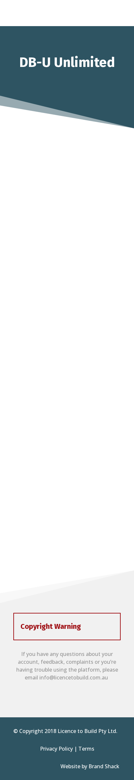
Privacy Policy (56, 748)
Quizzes (67, 387)
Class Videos (67, 517)
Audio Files (67, 257)
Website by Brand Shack (90, 766)
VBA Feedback (67, 452)
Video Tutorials (67, 192)
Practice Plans (67, 322)
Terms (86, 748)
